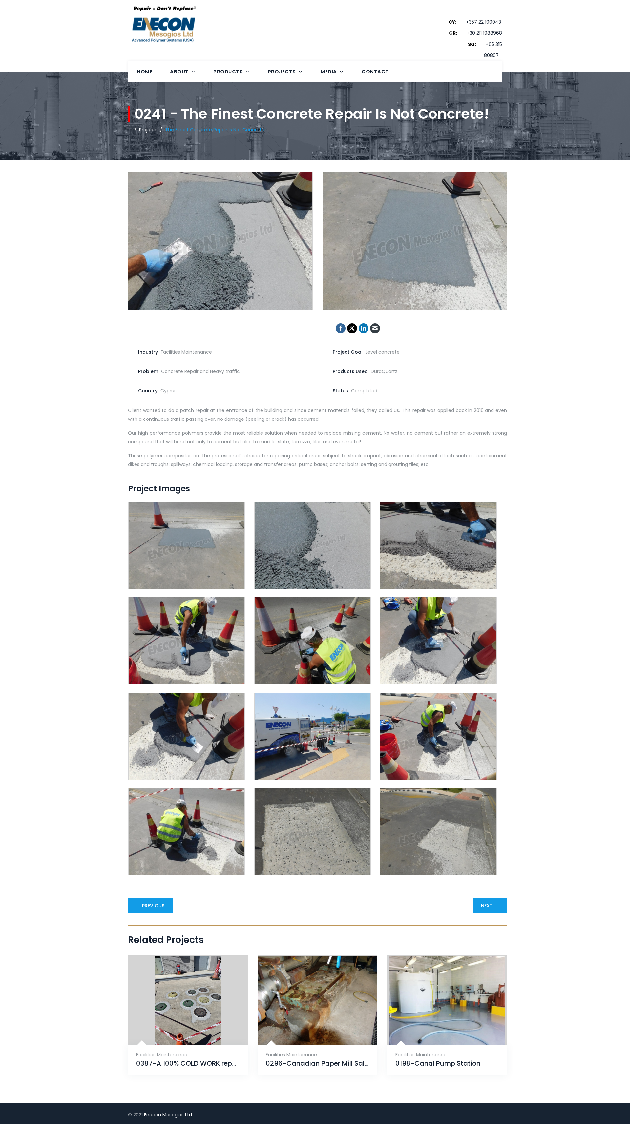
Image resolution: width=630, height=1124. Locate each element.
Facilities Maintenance (161, 1055)
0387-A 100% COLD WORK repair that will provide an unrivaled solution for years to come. (188, 1063)
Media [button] (329, 71)
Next (487, 905)
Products (228, 71)
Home (144, 71)
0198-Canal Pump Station (437, 1063)
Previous (153, 905)
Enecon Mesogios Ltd (168, 1115)
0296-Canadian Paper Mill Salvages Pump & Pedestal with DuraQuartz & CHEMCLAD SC (317, 1063)
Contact (375, 71)
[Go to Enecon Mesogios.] (130, 129)
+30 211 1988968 (484, 33)
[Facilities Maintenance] (180, 1028)
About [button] (179, 71)
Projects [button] (282, 71)
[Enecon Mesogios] (162, 36)
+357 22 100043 (483, 22)
